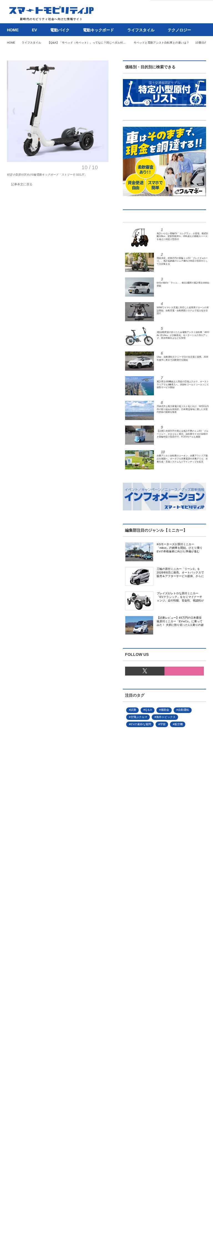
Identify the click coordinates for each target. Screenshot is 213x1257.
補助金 (165, 709)
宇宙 (163, 724)
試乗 (133, 709)
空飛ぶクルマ (139, 717)
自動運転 (183, 709)
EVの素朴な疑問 (141, 724)
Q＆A (148, 709)
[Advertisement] (155, 918)
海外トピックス (166, 717)
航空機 (178, 724)
